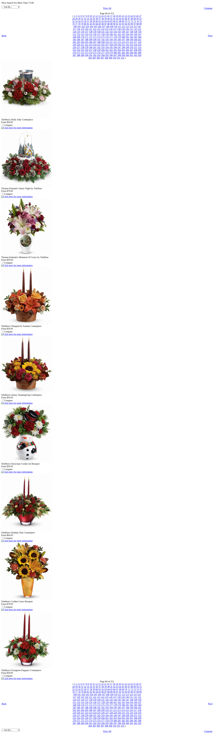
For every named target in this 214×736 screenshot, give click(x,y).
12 (96, 16)
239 (86, 47)
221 (82, 45)
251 (135, 47)
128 (119, 29)
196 (119, 39)
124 (102, 29)
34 (91, 18)
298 (119, 55)
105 (95, 26)
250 (131, 47)
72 (132, 21)
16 (108, 16)
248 (123, 47)
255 (82, 50)
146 (123, 31)
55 (82, 21)
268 (135, 50)
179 (119, 37)
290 (86, 55)
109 (111, 26)
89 (111, 24)
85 (100, 24)
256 (86, 50)
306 (98, 58)
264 (119, 50)
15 (105, 16)
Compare (208, 8)
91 (117, 24)
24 (131, 16)
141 (103, 31)
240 (90, 47)
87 (105, 24)
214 (123, 42)
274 (90, 52)
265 (123, 50)
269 (139, 50)
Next (210, 35)
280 (115, 52)
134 (74, 31)
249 (127, 47)
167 (139, 34)
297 (115, 55)
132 (135, 29)
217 (135, 42)
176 (107, 37)
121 (90, 29)
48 (132, 18)
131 (131, 29)
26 (137, 16)
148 (131, 31)
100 (75, 26)
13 (99, 16)
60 (97, 21)
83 (94, 24)
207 (95, 42)
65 (111, 21)
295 (107, 55)
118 (78, 29)
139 (95, 31)
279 (111, 52)
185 (74, 39)
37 (100, 18)
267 (131, 50)
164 (127, 34)
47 (129, 18)
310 (114, 58)
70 (126, 21)
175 (103, 37)
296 (111, 55)
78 (79, 24)
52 (73, 21)
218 (139, 42)
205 (86, 42)
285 (135, 52)
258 (95, 50)
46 (126, 18)
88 (108, 24)
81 (88, 24)
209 (103, 42)
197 (123, 39)
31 (82, 18)
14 (102, 16)
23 (128, 16)
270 (74, 52)
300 (127, 55)
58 (91, 21)
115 (135, 26)
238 (82, 47)
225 (99, 45)
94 (126, 24)
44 (120, 18)
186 (78, 39)
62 (102, 21)
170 (82, 37)
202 (74, 42)
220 (78, 45)
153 (82, 34)
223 (90, 45)
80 (85, 24)
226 (103, 45)
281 (119, 52)
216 (131, 42)
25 (134, 16)
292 (95, 55)
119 (82, 29)
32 (85, 18)
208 (99, 42)
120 (86, 29)
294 (103, 55)
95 (129, 24)
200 (135, 39)
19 (117, 16)
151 (74, 34)
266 (127, 50)
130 (127, 29)
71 (129, 21)
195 (115, 39)
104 (91, 26)
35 (94, 18)
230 (119, 45)
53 (76, 21)
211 (111, 42)
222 (86, 45)
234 (135, 45)
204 (82, 42)
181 (127, 37)
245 (111, 47)
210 (107, 42)
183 (135, 37)
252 (139, 47)
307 (102, 58)
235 (139, 45)
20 (120, 16)
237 (78, 47)
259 (99, 50)
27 (140, 16)
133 (139, 29)
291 (90, 55)
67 (117, 21)
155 (90, 34)
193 (107, 39)
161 (115, 34)
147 (127, 31)
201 (139, 39)
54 (79, 21)
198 (127, 39)
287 (74, 55)
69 (123, 21)
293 (99, 55)
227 (107, 45)
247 (119, 47)
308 (106, 58)
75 (140, 21)
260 (103, 50)
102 (83, 26)
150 (139, 31)
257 (90, 50)
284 (131, 52)
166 (135, 34)
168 (74, 37)
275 (95, 52)
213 (119, 42)
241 (95, 47)
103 (87, 26)
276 (99, 52)
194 (111, 39)
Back (4, 35)
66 (114, 21)
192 (103, 39)
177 (111, 37)
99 (140, 24)
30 (79, 18)
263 (115, 50)
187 (82, 39)
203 (78, 42)
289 (82, 55)
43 (117, 18)
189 (90, 39)
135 (78, 31)
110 (115, 26)
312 (122, 58)
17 (111, 16)
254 (78, 50)
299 (123, 55)
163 (123, 34)
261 (107, 50)
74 (137, 21)
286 (139, 52)
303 (139, 55)
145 (119, 31)
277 (103, 52)
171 (86, 37)
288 (78, 55)
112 (123, 26)
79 (82, 24)
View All (107, 8)
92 (120, 24)
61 (100, 21)
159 (107, 34)
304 (90, 58)
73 (134, 21)
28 (73, 18)
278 (107, 52)
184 (139, 37)
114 (131, 26)
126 (111, 29)
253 (74, 50)
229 (115, 45)
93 (123, 24)
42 (114, 18)
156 (95, 34)
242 (99, 47)
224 (95, 45)
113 (127, 26)
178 (115, 37)
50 (137, 18)
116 (139, 26)
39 (105, 18)
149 (135, 31)
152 (78, 34)
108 (107, 26)
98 (137, 24)
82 (91, 24)
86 (102, 24)
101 (79, 26)
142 (107, 31)
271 (78, 52)
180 (123, 37)
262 (111, 50)
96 (132, 24)
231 (123, 45)
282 (123, 52)
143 (111, 31)
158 (103, 34)
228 (111, 45)
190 (95, 39)
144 (115, 31)
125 (106, 29)
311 (118, 58)
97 (134, 24)
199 (131, 39)
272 (82, 52)
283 (127, 52)
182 (131, 37)
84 (97, 24)
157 (99, 34)
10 (91, 16)
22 (125, 16)
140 (99, 31)
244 (107, 47)
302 (135, 55)
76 (73, 24)
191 (99, 39)
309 (110, 58)
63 (105, 21)
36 (97, 18)
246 (115, 47)
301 (131, 55)
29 (76, 18)
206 (90, 42)
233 (131, 45)
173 (95, 37)
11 (94, 16)
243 (103, 47)
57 (88, 21)
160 (111, 34)
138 (90, 31)
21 (123, 16)
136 (82, 31)
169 (78, 37)
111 (119, 26)
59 (94, 21)
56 (85, 21)
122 (94, 29)
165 (131, 34)
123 (98, 29)
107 (103, 26)
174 (99, 37)
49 (134, 18)
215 (127, 42)
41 (111, 18)
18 (114, 16)
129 (123, 29)
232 (127, 45)
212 (115, 42)
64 (108, 21)
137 (86, 31)
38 (102, 18)
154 (86, 34)
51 (140, 18)
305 (94, 58)
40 (108, 18)
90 (114, 24)
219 (74, 45)
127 (115, 29)
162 (119, 34)
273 (86, 52)
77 (76, 24)
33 (88, 18)
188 (86, 39)
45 (123, 18)
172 (90, 37)
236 (74, 47)
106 (99, 26)
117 (74, 29)
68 (120, 21)
